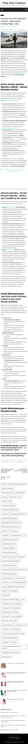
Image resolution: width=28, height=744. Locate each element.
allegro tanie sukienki (7, 492)
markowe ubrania (22, 569)
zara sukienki (5, 642)
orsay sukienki (13, 591)
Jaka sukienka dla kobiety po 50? (10, 539)
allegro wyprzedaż (20, 492)
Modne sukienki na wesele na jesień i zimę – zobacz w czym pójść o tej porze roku (13, 716)
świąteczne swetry (6, 656)
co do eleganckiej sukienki (8, 505)
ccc (20, 497)
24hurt (3, 484)
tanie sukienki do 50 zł (7, 625)
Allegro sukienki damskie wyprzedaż (17, 484)
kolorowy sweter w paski (8, 556)
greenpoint (5, 531)
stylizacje (4, 244)
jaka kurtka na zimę (21, 460)
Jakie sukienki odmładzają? (8, 548)
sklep (17, 189)
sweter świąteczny (16, 616)
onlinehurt (4, 591)
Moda (2, 15)
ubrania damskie (16, 629)
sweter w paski (5, 616)
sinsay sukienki (5, 608)
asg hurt (4, 497)
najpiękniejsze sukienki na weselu (16, 586)
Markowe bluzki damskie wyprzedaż (10, 561)
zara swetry (14, 642)
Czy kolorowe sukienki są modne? (10, 509)
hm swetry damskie (16, 535)
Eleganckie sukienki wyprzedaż (9, 518)
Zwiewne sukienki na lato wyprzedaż (11, 652)
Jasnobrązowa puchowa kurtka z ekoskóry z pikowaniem (7, 471)
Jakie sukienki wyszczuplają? (9, 552)
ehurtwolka (5, 514)
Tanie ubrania (5, 629)
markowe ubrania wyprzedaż (9, 573)
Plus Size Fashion (14, 3)
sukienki (17, 139)
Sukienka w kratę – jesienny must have (10, 712)
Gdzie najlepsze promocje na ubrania (11, 526)
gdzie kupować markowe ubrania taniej (11, 522)
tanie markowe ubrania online (9, 620)
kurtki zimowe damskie (13, 100)
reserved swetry (6, 603)
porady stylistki (6, 595)
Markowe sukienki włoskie (8, 569)
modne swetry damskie (7, 578)
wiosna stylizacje (13, 633)
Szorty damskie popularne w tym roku (9, 729)
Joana (3, 26)
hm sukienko (5, 535)
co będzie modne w (6, 501)
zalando (22, 633)
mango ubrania (20, 556)
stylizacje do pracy (6, 612)
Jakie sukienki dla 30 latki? (8, 544)
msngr (3, 586)
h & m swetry (14, 531)
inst (25, 535)
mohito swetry (5, 582)
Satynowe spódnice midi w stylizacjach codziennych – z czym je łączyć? (13, 721)
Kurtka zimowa (11, 207)
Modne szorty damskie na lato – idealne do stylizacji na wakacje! (13, 726)
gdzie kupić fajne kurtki (10, 460)
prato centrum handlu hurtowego (10, 599)
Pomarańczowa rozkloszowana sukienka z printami (20, 471)
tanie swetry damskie (21, 625)
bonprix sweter (12, 497)
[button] (26, 10)
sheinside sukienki (17, 603)
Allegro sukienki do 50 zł (8, 488)
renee (22, 599)
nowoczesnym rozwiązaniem (9, 128)
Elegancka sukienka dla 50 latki (18, 514)
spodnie (17, 284)
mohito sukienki (20, 578)
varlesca (4, 633)
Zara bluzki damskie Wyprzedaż (9, 638)
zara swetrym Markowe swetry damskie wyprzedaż (11, 647)
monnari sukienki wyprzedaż (19, 582)
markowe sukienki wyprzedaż (9, 565)
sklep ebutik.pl (15, 608)
